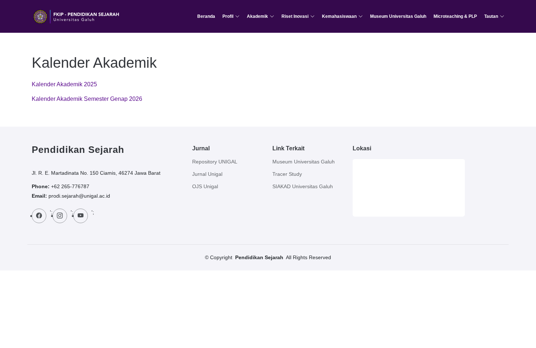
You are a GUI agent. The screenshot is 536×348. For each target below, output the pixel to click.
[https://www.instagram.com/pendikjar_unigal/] (60, 216)
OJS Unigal (205, 186)
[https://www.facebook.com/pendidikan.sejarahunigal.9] (39, 216)
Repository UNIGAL (214, 161)
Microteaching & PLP (455, 16)
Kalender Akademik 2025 (64, 84)
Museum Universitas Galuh (398, 16)
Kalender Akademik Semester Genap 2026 (87, 99)
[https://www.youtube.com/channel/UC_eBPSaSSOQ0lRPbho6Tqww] (80, 216)
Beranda (206, 16)
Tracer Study (287, 174)
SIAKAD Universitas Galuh (302, 186)
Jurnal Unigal (207, 174)
